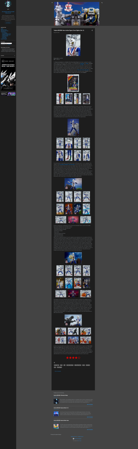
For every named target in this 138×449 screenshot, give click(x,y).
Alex (8, 9)
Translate (9, 44)
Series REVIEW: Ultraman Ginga (61, 395)
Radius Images (79, 440)
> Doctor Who (4, 37)
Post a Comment (58, 371)
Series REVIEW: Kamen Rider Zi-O (61, 407)
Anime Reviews (4, 29)
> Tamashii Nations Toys (6, 33)
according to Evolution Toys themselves (67, 164)
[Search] (102, 3)
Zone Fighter (59, 367)
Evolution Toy (56, 365)
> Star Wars (4, 36)
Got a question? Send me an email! (8, 11)
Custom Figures (4, 39)
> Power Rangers (5, 35)
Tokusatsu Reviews (4, 30)
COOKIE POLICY (80, 436)
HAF (64, 365)
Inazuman (82, 63)
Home (2, 28)
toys (55, 367)
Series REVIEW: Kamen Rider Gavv (61, 420)
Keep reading (90, 404)
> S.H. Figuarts (4, 32)
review (83, 365)
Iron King (81, 64)
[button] (92, 30)
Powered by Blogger (77, 438)
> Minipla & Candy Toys (6, 34)
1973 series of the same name (83, 69)
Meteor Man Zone (78, 365)
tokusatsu (88, 365)
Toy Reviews (3, 31)
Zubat (87, 63)
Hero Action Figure (70, 365)
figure (61, 365)
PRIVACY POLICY (74, 436)
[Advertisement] (99, 44)
